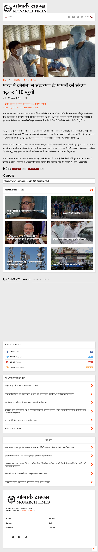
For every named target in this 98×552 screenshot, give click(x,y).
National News (30, 80)
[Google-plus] (78, 16)
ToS (50, 523)
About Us (9, 527)
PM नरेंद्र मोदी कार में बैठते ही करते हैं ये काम (21, 107)
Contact (52, 527)
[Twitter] (73, 16)
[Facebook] (69, 16)
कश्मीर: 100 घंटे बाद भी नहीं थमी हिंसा (67, 213)
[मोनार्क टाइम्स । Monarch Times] (29, 18)
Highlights (16, 80)
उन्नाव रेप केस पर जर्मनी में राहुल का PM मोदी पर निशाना (25, 104)
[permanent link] (26, 98)
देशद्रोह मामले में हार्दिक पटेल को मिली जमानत (69, 239)
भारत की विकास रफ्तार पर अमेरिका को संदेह (69, 264)
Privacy (9, 523)
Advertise (52, 519)
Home (5, 80)
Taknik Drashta (26, 510)
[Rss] (82, 16)
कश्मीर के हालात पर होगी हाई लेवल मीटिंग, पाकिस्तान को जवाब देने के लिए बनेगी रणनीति (23, 237)
